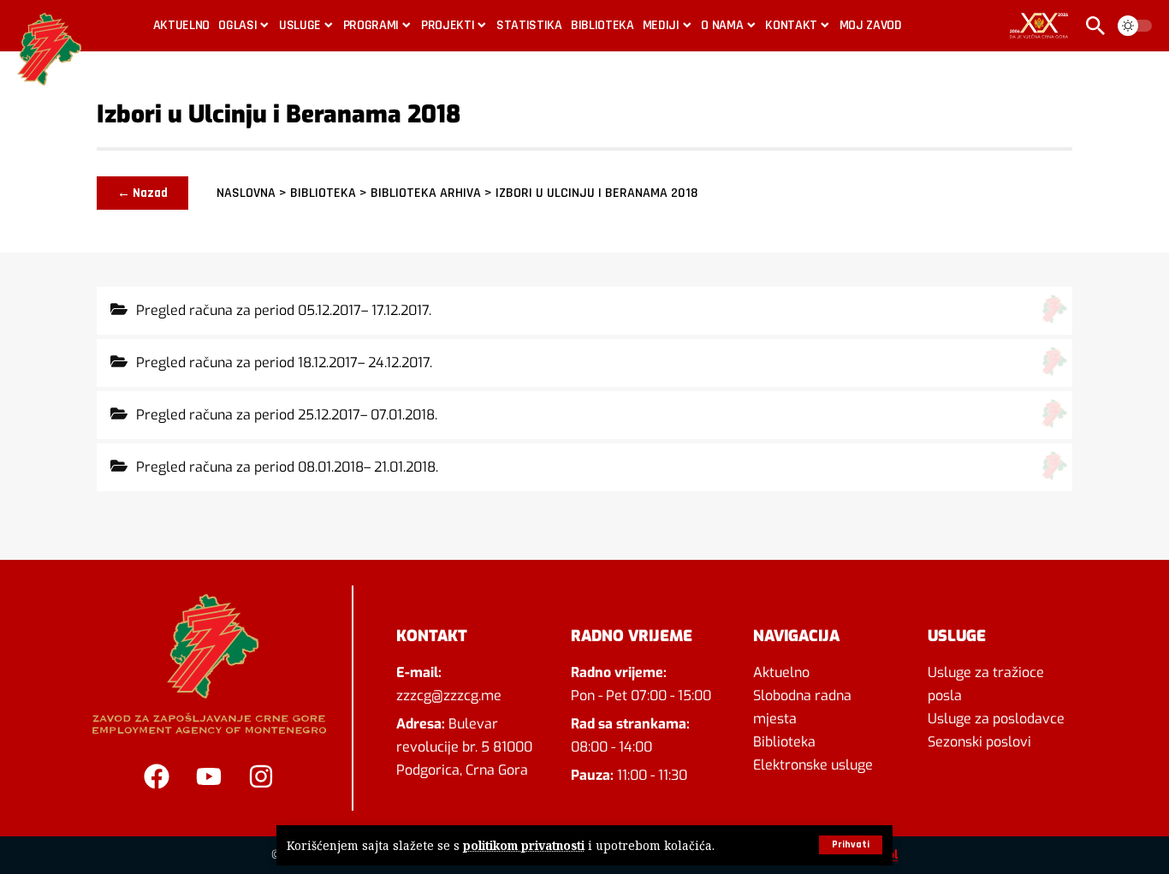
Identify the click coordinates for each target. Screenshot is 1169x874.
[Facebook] (156, 776)
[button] (850, 844)
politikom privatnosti (523, 845)
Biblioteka (323, 193)
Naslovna (246, 193)
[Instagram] (261, 776)
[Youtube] (208, 776)
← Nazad (142, 193)
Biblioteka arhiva (426, 193)
